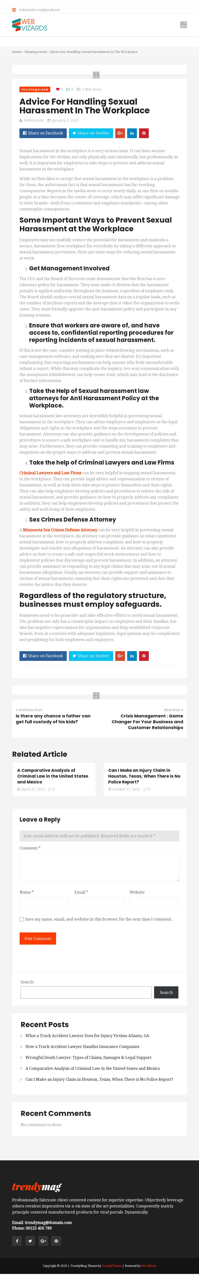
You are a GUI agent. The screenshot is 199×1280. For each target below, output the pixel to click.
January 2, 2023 (65, 120)
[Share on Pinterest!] (144, 133)
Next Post (172, 710)
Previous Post (30, 710)
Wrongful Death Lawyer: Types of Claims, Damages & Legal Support (88, 1057)
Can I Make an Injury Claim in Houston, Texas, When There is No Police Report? (144, 776)
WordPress (148, 1266)
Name (27, 892)
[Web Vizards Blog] (29, 25)
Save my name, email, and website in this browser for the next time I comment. (98, 919)
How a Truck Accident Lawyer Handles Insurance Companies (82, 1046)
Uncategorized (35, 52)
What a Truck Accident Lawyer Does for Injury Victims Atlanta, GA (87, 1035)
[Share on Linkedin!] (132, 133)
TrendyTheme (112, 1266)
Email (81, 892)
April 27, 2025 (33, 789)
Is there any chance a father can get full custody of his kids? (53, 719)
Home (16, 52)
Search (27, 982)
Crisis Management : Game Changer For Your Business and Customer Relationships (147, 722)
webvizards (34, 120)
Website (137, 892)
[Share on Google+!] (120, 133)
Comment (30, 848)
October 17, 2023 (126, 789)
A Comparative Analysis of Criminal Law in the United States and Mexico (52, 776)
